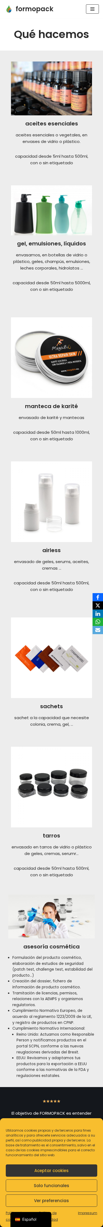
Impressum (87, 1213)
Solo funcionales (51, 1185)
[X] (98, 605)
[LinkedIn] (98, 614)
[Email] (98, 630)
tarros (51, 835)
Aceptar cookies (51, 1170)
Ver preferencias (51, 1200)
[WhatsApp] (98, 622)
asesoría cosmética (51, 946)
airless (51, 550)
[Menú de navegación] (92, 9)
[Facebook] (98, 597)
